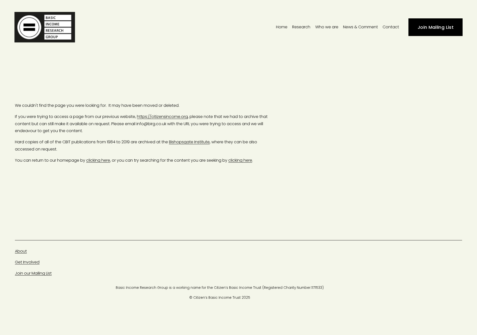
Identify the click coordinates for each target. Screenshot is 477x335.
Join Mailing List (436, 27)
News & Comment (360, 27)
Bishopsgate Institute (189, 142)
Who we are (326, 27)
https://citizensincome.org (162, 116)
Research (301, 27)
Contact (391, 27)
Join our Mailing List (33, 273)
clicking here (98, 160)
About (21, 251)
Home (281, 27)
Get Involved (27, 262)
